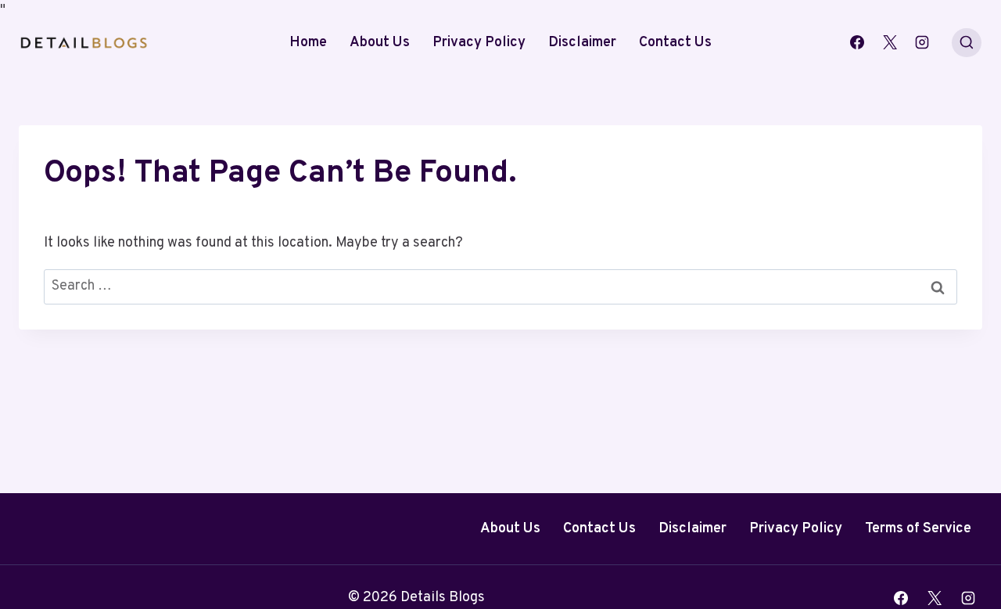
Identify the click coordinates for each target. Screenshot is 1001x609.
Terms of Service (918, 529)
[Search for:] (500, 286)
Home (308, 43)
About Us (380, 43)
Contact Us (675, 43)
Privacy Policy (479, 43)
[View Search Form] (966, 43)
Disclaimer (582, 43)
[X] (890, 42)
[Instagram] (922, 42)
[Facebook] (857, 42)
